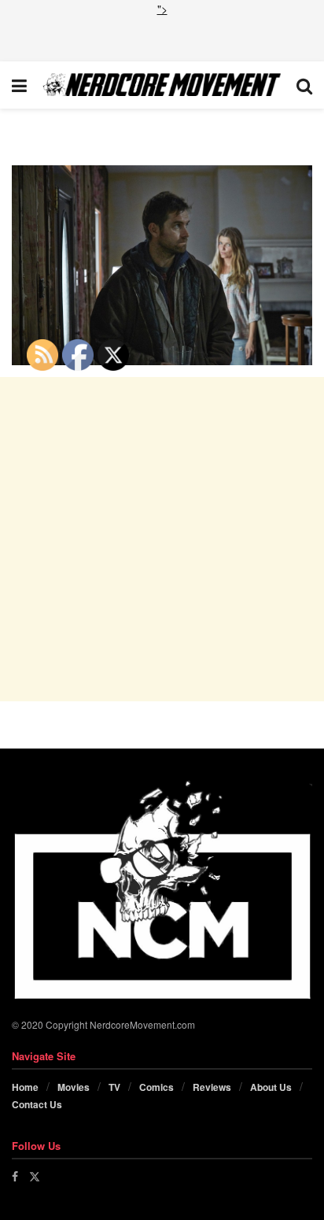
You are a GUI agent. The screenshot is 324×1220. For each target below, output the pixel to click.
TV (114, 1087)
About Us (271, 1087)
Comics (156, 1087)
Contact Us (37, 1104)
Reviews (212, 1087)
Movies (73, 1087)
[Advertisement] (162, 37)
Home (25, 1087)
